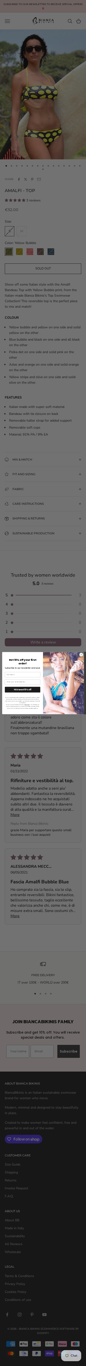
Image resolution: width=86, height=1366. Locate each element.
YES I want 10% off (22, 689)
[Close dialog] (81, 654)
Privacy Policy (27, 704)
